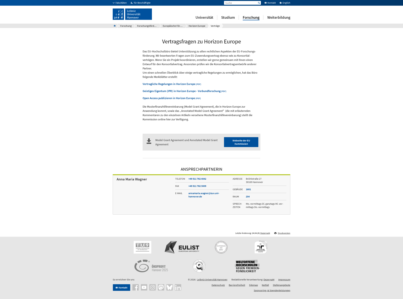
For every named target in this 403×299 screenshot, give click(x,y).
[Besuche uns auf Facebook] (135, 287)
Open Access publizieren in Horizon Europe (169, 98)
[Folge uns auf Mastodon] (161, 287)
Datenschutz (218, 285)
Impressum (284, 279)
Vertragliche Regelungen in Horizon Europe (169, 84)
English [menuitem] (286, 2)
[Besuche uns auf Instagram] (152, 287)
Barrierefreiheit (237, 285)
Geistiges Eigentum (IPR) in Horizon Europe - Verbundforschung (182, 91)
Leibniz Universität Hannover (212, 279)
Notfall (265, 285)
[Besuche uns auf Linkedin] (178, 287)
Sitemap (253, 285)
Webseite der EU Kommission (241, 142)
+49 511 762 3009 (197, 185)
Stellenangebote (281, 285)
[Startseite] (114, 26)
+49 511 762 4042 (197, 178)
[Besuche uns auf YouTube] (144, 287)
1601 (248, 189)
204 (248, 196)
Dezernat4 (265, 233)
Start (259, 3)
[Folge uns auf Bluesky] (169, 287)
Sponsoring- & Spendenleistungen (272, 290)
